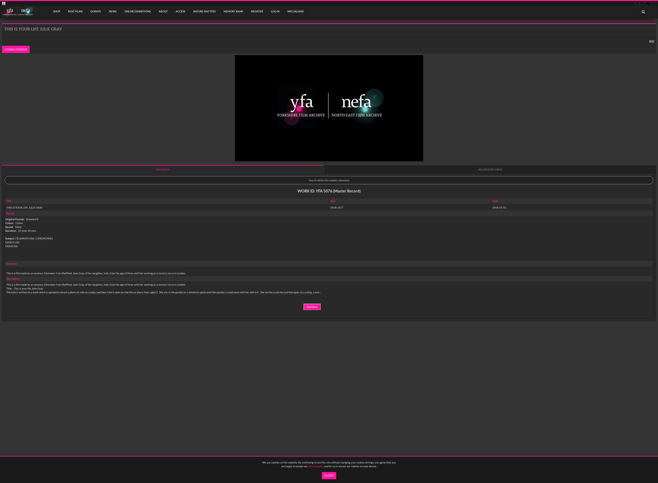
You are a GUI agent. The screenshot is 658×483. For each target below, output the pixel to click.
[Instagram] (642, 3)
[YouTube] (647, 3)
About (163, 11)
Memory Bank (233, 11)
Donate (96, 11)
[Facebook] (637, 3)
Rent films (75, 11)
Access (180, 11)
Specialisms (296, 11)
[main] (329, 181)
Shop (56, 11)
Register (257, 11)
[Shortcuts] (651, 40)
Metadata (162, 169)
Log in (275, 11)
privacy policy (316, 466)
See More (312, 306)
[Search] (643, 11)
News (113, 11)
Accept (329, 475)
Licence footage (15, 49)
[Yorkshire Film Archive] (17, 11)
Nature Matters (204, 11)
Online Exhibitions (138, 11)
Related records (490, 169)
